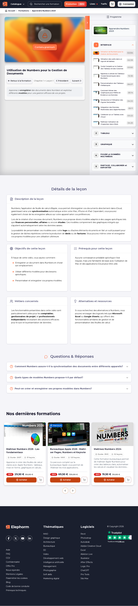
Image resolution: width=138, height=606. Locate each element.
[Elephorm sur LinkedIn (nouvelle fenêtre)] (29, 538)
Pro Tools (85, 574)
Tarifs (104, 4)
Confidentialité (13, 562)
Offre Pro (10, 566)
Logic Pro (85, 566)
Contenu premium (45, 47)
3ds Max (84, 578)
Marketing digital (51, 578)
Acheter (23, 480)
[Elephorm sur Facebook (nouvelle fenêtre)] (8, 538)
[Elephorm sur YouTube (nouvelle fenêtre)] (22, 538)
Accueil (11, 11)
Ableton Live (86, 554)
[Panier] (112, 4)
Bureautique (49, 546)
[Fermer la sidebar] (87, 22)
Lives (93, 4)
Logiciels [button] (87, 526)
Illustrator (85, 558)
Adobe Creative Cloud (91, 546)
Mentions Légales (14, 574)
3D (44, 550)
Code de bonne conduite (17, 586)
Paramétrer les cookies (16, 578)
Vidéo (46, 554)
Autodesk (85, 542)
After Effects (87, 562)
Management (49, 566)
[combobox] (45, 4)
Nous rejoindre (13, 570)
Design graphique (51, 538)
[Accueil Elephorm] (17, 527)
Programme (115, 17)
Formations (23, 11)
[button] (65, 490)
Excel (83, 550)
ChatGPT (85, 570)
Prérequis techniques (16, 590)
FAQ (8, 554)
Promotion (75, 4)
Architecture (49, 542)
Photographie (49, 570)
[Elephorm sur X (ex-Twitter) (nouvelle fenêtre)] (15, 538)
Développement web (53, 558)
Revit (83, 534)
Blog (8, 582)
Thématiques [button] (53, 526)
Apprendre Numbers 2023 (44, 11)
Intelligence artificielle (53, 562)
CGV (8, 558)
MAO (45, 534)
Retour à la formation (20, 81)
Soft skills (47, 574)
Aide (8, 550)
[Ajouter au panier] (41, 480)
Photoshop (86, 538)
